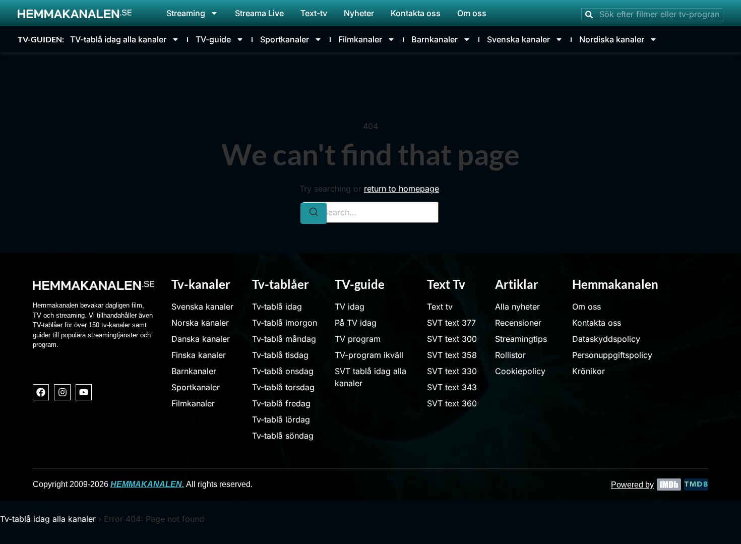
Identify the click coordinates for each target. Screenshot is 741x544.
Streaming (185, 13)
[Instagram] (62, 392)
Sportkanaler (284, 39)
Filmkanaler (360, 39)
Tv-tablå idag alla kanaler (48, 519)
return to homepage (401, 189)
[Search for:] (370, 212)
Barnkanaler (434, 39)
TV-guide (213, 39)
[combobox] (652, 14)
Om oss (471, 13)
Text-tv (313, 13)
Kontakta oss (416, 13)
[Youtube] (84, 392)
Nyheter (359, 13)
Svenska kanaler (518, 39)
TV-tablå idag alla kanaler (118, 39)
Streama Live (259, 13)
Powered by (632, 484)
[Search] (313, 213)
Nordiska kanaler (611, 39)
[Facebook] (41, 392)
